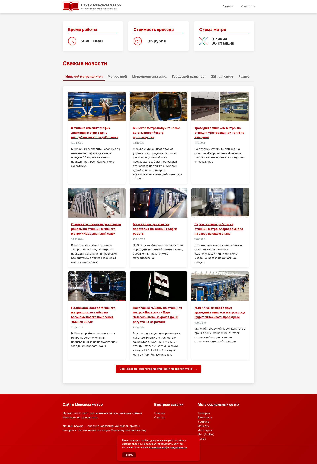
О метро (246, 6)
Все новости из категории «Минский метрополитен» (156, 368)
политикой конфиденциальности (168, 447)
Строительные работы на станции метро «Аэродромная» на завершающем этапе (218, 229)
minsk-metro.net (83, 413)
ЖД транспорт (222, 76)
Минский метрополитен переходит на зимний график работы (155, 229)
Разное (244, 76)
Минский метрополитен (84, 76)
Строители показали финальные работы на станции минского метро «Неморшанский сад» (96, 229)
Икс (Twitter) (206, 434)
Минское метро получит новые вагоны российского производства (156, 132)
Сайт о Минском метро (88, 6)
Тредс (202, 438)
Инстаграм (205, 430)
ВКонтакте (205, 417)
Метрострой (117, 76)
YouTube (203, 421)
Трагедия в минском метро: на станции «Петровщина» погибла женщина (219, 132)
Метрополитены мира (149, 76)
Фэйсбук (203, 426)
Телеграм (204, 413)
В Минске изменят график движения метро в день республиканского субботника (94, 132)
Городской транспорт (189, 76)
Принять (129, 455)
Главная (228, 6)
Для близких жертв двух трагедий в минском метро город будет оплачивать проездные (219, 312)
